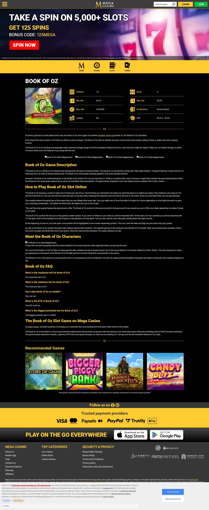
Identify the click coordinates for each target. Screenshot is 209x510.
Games (127, 71)
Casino (97, 71)
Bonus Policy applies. (134, 58)
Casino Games (49, 459)
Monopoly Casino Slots (85, 482)
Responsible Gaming (92, 451)
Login (185, 4)
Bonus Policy (88, 455)
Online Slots (47, 455)
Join (201, 4)
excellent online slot (106, 135)
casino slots (193, 480)
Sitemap (9, 470)
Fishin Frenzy (99, 482)
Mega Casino (33, 327)
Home (81, 71)
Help (7, 459)
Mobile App (10, 455)
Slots (112, 71)
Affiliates (9, 474)
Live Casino (47, 451)
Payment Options (13, 466)
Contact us (10, 463)
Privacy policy (89, 463)
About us (9, 451)
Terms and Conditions (93, 459)
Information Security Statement (97, 466)
